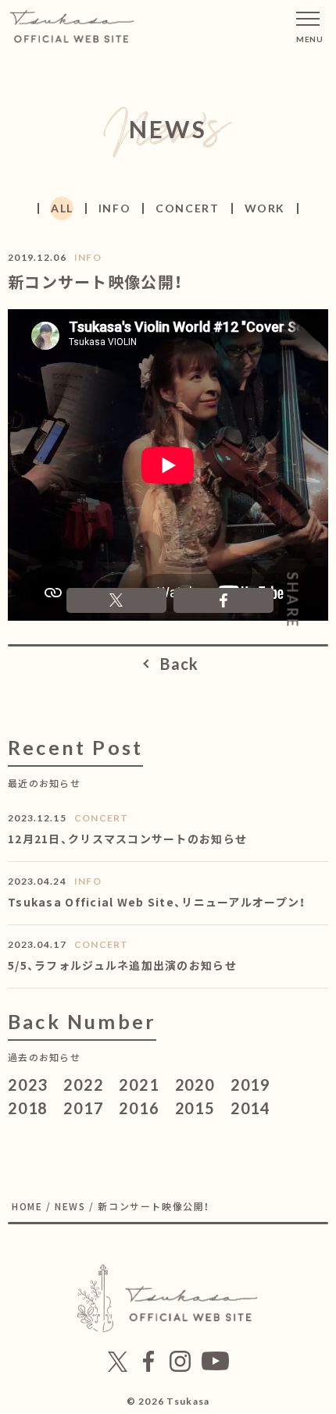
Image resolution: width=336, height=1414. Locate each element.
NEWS (70, 1206)
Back (179, 663)
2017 (83, 1108)
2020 (195, 1084)
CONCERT (187, 208)
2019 (250, 1084)
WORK (265, 208)
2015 (195, 1108)
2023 (28, 1084)
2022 (83, 1084)
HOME (27, 1206)
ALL (62, 208)
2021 (139, 1084)
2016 (139, 1108)
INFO (114, 208)
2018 (28, 1108)
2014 (250, 1108)
